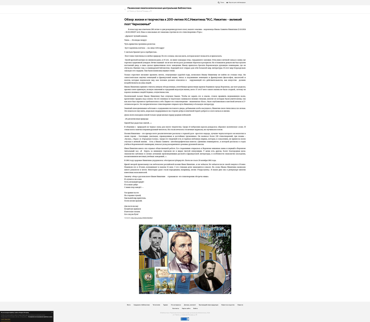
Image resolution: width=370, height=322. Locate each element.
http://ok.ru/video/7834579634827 (142, 218)
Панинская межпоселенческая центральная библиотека (159, 8)
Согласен (5, 319)
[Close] (52, 312)
